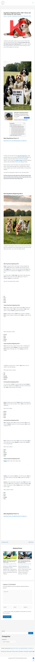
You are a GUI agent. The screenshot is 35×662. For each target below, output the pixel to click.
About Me (9, 651)
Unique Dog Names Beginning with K (18, 134)
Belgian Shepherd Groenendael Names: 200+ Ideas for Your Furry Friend (10, 561)
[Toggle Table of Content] (24, 123)
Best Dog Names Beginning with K (17, 126)
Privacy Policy (15, 651)
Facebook (31, 651)
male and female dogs (22, 155)
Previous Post (4, 542)
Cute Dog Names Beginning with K (18, 132)
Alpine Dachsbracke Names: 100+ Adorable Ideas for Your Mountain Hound (24, 561)
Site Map (26, 651)
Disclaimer (21, 651)
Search (3, 631)
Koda (7, 269)
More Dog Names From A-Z (15, 124)
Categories (4, 639)
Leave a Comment (7, 16)
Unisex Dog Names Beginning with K (18, 130)
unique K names (18, 160)
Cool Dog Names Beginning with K (18, 131)
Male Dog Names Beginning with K (18, 127)
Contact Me (3, 651)
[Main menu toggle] (33, 3)
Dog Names (14, 16)
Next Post (31, 542)
